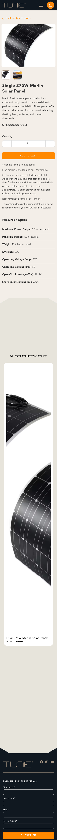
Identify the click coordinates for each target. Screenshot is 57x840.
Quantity (7, 136)
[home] (14, 5)
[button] (41, 5)
